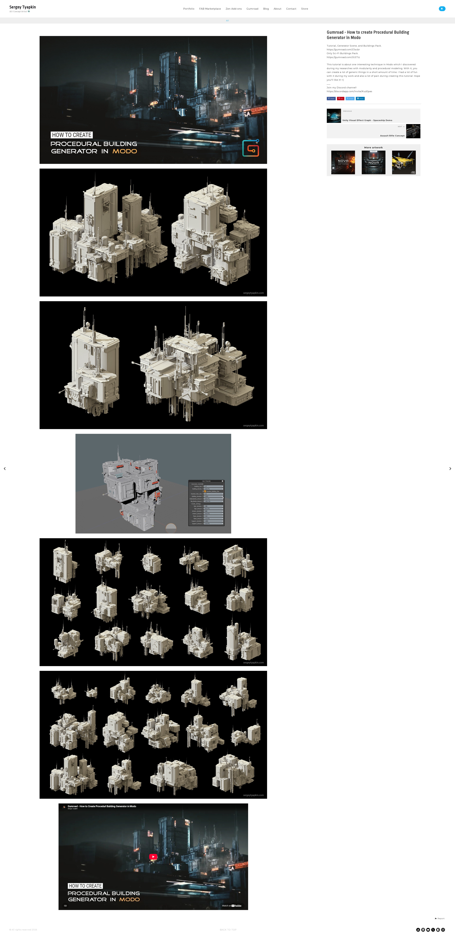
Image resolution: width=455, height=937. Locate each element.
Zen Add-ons (234, 8)
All (227, 21)
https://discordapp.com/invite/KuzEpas (349, 91)
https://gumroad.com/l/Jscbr (343, 49)
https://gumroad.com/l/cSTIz (343, 57)
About (278, 8)
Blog (266, 8)
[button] (440, 919)
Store (304, 8)
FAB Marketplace (210, 8)
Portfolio (188, 8)
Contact (291, 8)
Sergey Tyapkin (22, 7)
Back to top (228, 929)
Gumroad (252, 8)
